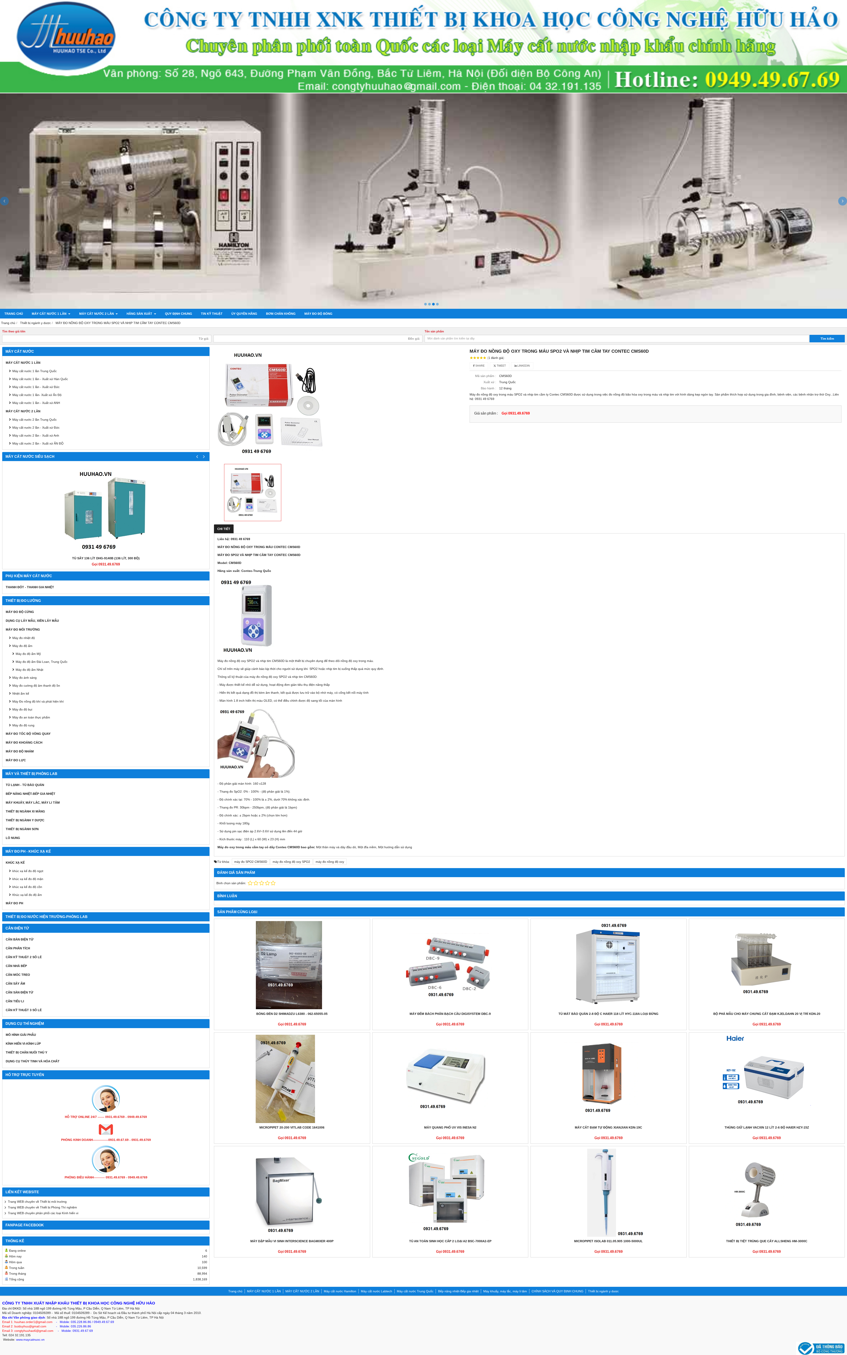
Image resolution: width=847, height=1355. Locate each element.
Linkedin (523, 365)
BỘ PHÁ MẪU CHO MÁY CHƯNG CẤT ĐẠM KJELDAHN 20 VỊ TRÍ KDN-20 (766, 1014)
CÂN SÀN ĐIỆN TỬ (19, 992)
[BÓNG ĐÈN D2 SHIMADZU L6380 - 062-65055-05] (292, 965)
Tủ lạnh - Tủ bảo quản (25, 785)
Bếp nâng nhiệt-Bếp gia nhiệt (30, 793)
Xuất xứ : (489, 382)
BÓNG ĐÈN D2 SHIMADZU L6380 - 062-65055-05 (292, 1014)
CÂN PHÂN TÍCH (18, 948)
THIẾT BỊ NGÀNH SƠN (22, 829)
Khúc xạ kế (15, 862)
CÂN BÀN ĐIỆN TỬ (20, 939)
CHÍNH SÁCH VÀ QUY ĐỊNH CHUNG (557, 1291)
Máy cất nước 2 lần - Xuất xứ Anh (35, 435)
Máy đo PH (14, 903)
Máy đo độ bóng (318, 313)
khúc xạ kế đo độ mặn (27, 879)
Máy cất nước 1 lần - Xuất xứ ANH (36, 403)
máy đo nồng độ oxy (330, 861)
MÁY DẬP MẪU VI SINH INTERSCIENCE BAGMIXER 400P (292, 1241)
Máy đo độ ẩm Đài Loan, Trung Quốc (41, 661)
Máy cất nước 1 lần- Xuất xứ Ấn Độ (37, 395)
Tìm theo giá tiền (13, 331)
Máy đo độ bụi (22, 709)
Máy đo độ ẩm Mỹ (28, 654)
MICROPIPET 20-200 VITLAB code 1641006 (291, 1127)
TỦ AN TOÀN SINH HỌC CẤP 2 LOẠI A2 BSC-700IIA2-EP (450, 1241)
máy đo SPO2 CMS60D (250, 861)
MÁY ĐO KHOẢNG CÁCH (24, 742)
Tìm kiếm (827, 338)
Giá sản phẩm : (486, 413)
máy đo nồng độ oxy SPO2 (291, 861)
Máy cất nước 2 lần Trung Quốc (34, 419)
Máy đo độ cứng (20, 612)
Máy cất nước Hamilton (340, 1291)
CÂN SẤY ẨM (15, 983)
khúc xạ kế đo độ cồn (27, 887)
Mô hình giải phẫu (21, 1035)
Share (480, 365)
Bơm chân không (281, 313)
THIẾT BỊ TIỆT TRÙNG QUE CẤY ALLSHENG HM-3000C (766, 1241)
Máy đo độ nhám (20, 751)
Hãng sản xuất (140, 313)
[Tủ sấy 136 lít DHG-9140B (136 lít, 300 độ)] (106, 509)
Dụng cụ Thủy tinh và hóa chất (33, 1061)
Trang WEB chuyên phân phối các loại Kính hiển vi (43, 1213)
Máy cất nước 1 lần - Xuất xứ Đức (36, 387)
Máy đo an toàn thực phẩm (31, 717)
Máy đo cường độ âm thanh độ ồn (36, 685)
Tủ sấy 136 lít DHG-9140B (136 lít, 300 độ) (106, 558)
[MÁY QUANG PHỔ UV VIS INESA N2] (450, 1079)
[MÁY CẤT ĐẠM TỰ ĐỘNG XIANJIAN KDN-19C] (608, 1079)
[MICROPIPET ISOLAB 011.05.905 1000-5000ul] (608, 1192)
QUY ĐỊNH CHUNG (178, 313)
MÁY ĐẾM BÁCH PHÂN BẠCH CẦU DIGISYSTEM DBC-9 (450, 1014)
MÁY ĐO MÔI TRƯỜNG (23, 629)
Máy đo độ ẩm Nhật (29, 669)
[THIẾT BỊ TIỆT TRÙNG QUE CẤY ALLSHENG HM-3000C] (767, 1192)
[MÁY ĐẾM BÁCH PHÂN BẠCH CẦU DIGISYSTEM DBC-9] (450, 965)
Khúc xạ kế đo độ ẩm (27, 895)
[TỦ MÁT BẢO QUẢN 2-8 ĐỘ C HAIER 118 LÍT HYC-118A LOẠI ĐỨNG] (608, 965)
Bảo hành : (488, 388)
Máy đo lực (16, 760)
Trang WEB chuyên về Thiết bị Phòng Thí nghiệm (42, 1207)
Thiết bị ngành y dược (25, 820)
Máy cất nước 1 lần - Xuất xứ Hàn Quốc (40, 379)
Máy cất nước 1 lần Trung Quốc (34, 371)
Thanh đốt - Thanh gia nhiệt (30, 587)
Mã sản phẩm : (485, 376)
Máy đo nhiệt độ (23, 638)
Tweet (501, 365)
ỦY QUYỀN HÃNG (244, 313)
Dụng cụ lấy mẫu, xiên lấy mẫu (32, 620)
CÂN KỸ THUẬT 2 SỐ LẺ (24, 957)
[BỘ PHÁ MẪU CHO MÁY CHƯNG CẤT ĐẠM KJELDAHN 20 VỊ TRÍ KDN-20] (767, 965)
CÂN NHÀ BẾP (16, 966)
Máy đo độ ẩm (22, 646)
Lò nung (13, 838)
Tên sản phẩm (434, 331)
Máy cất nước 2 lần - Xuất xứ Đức (36, 427)
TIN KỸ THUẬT (212, 313)
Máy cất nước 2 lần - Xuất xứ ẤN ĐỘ (38, 443)
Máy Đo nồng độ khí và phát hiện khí (38, 701)
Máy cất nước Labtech (376, 1291)
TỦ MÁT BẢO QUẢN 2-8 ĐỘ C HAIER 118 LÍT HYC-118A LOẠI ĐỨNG (608, 1014)
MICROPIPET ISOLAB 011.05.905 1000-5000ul (608, 1241)
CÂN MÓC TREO (18, 974)
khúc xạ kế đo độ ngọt (27, 871)
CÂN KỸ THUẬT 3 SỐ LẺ (24, 1010)
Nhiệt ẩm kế (20, 693)
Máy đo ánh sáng (24, 677)
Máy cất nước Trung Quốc (415, 1291)
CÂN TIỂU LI (15, 1001)
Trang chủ (13, 313)
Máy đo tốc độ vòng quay (28, 733)
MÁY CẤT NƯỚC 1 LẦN (49, 313)
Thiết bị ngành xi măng (25, 811)
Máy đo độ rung (23, 725)
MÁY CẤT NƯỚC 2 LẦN (97, 313)
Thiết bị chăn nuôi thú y (26, 1052)
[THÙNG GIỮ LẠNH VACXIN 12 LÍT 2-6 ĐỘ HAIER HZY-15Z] (767, 1079)
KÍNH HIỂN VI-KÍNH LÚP (23, 1043)
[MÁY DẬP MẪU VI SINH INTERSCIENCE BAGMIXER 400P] (292, 1192)
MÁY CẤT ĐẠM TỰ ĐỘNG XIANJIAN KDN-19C (608, 1127)
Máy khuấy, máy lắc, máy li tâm (33, 802)
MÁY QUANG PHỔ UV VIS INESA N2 (450, 1127)
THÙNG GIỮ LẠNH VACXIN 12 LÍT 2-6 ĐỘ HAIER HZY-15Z (767, 1127)
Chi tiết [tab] (223, 529)
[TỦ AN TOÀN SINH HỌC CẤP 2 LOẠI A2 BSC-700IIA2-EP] (450, 1192)
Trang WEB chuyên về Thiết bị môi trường (37, 1201)
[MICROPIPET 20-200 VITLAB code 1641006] (292, 1079)
